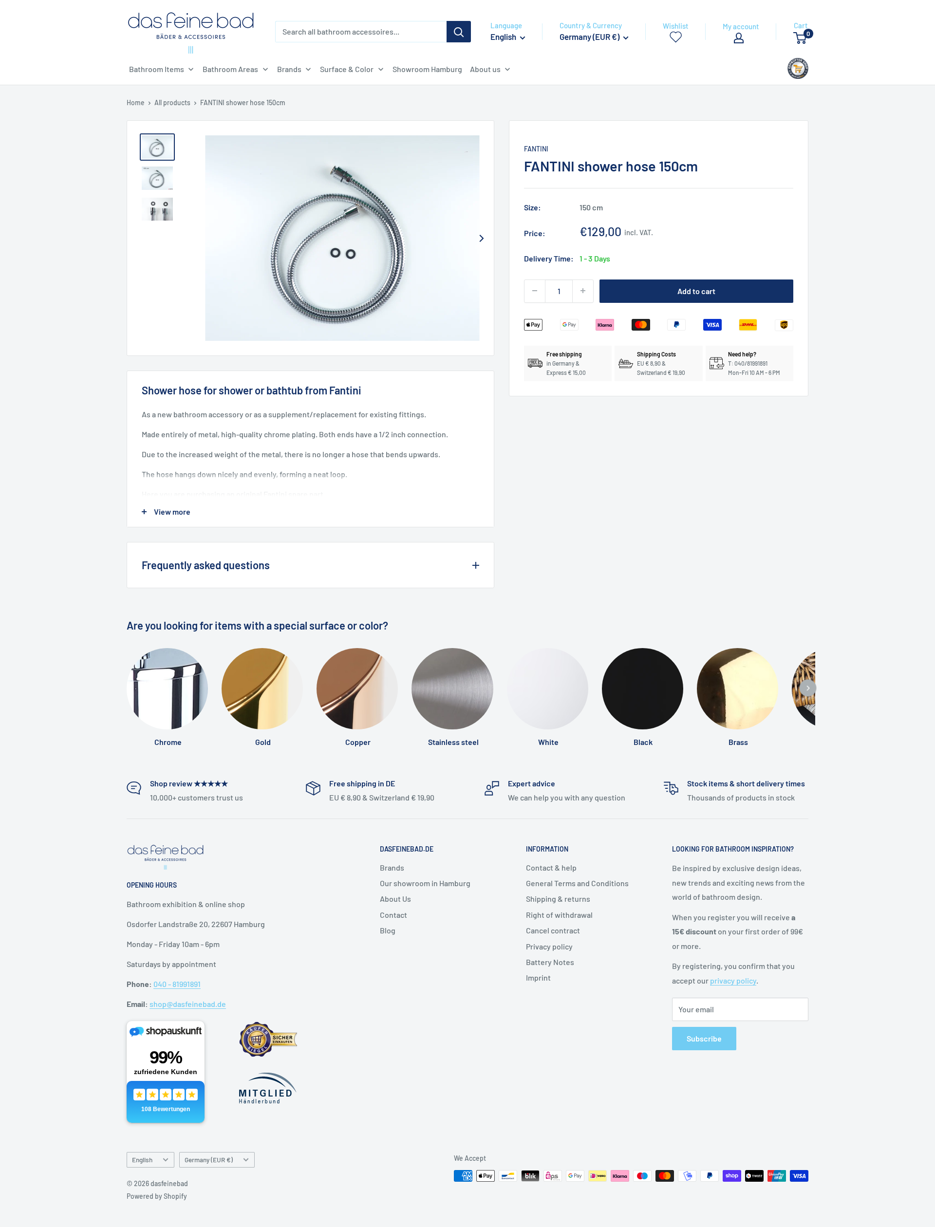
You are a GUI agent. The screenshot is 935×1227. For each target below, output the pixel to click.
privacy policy (733, 980)
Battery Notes (550, 962)
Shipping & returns (558, 898)
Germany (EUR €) (209, 1159)
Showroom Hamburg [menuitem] (427, 69)
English (142, 1159)
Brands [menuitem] (289, 69)
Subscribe (704, 1038)
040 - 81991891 (177, 983)
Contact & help (551, 867)
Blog (387, 930)
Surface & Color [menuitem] (347, 69)
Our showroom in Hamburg (425, 883)
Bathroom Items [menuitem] (156, 69)
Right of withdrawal (559, 914)
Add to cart (696, 290)
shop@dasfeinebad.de (188, 1003)
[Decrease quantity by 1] (534, 290)
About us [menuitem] (485, 69)
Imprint (538, 977)
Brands (392, 867)
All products (172, 102)
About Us (395, 898)
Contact (393, 914)
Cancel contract (553, 930)
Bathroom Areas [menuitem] (230, 69)
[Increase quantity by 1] (583, 290)
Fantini (536, 149)
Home (136, 102)
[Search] (459, 31)
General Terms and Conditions (577, 883)
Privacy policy (549, 946)
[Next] (481, 238)
